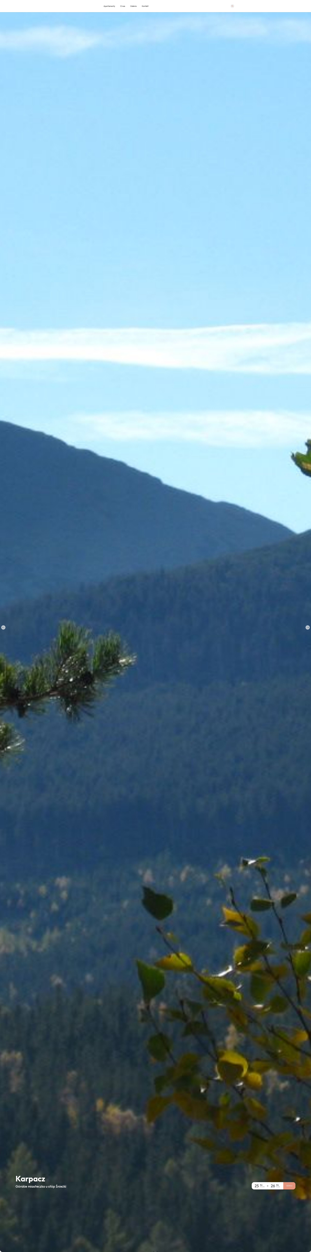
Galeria (133, 6)
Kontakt (145, 6)
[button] (3, 627)
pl (232, 6)
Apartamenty (109, 6)
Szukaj (289, 1186)
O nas (122, 6)
